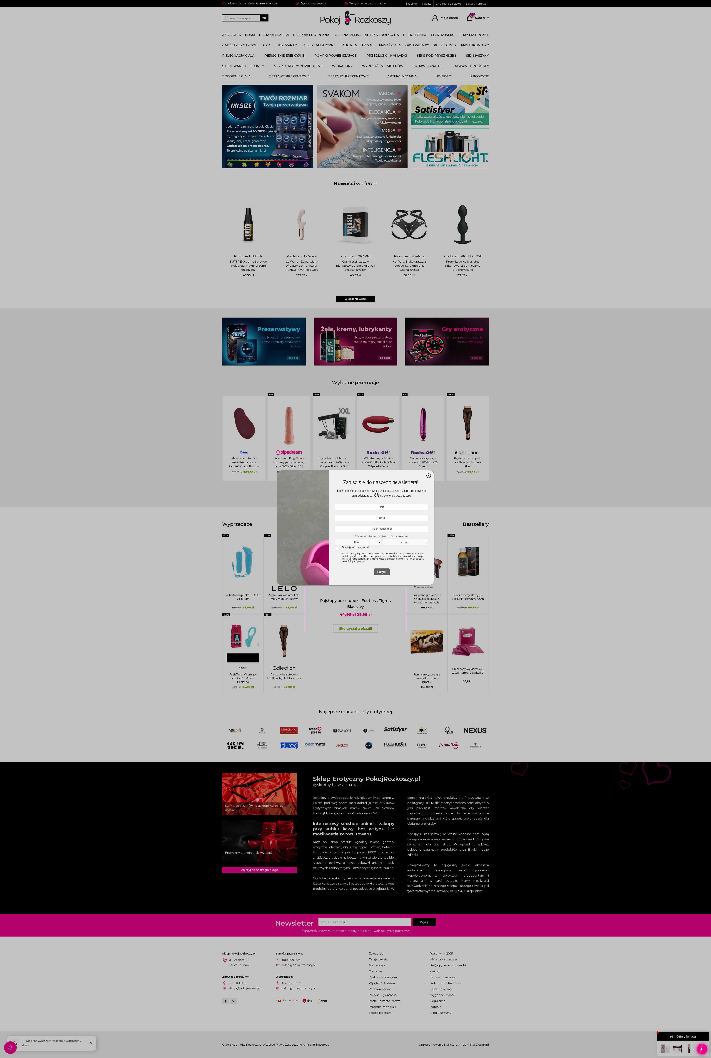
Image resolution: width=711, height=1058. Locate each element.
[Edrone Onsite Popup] (355, 529)
